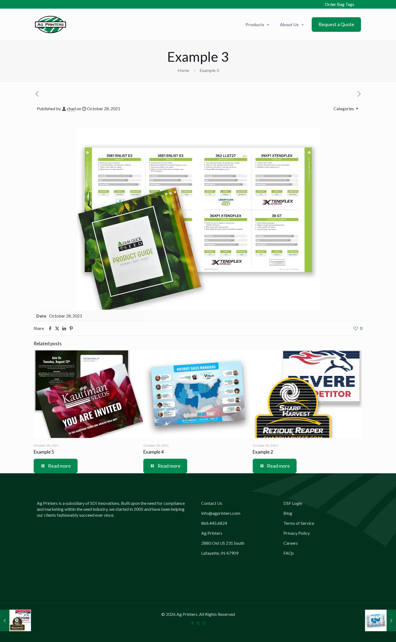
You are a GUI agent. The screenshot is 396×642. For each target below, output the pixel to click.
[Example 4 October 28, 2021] (380, 620)
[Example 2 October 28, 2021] (15, 620)
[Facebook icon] (192, 622)
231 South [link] (235, 543)
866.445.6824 (214, 523)
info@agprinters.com (220, 513)
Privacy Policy (296, 533)
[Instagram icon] (204, 622)
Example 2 (263, 452)
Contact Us (211, 503)
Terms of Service (298, 523)
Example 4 (153, 452)
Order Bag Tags (339, 4)
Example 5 (44, 452)
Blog (287, 513)
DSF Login (292, 503)
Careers (290, 543)
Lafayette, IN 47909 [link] (219, 552)
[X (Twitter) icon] (198, 622)
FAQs (288, 552)
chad (71, 108)
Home (183, 70)
